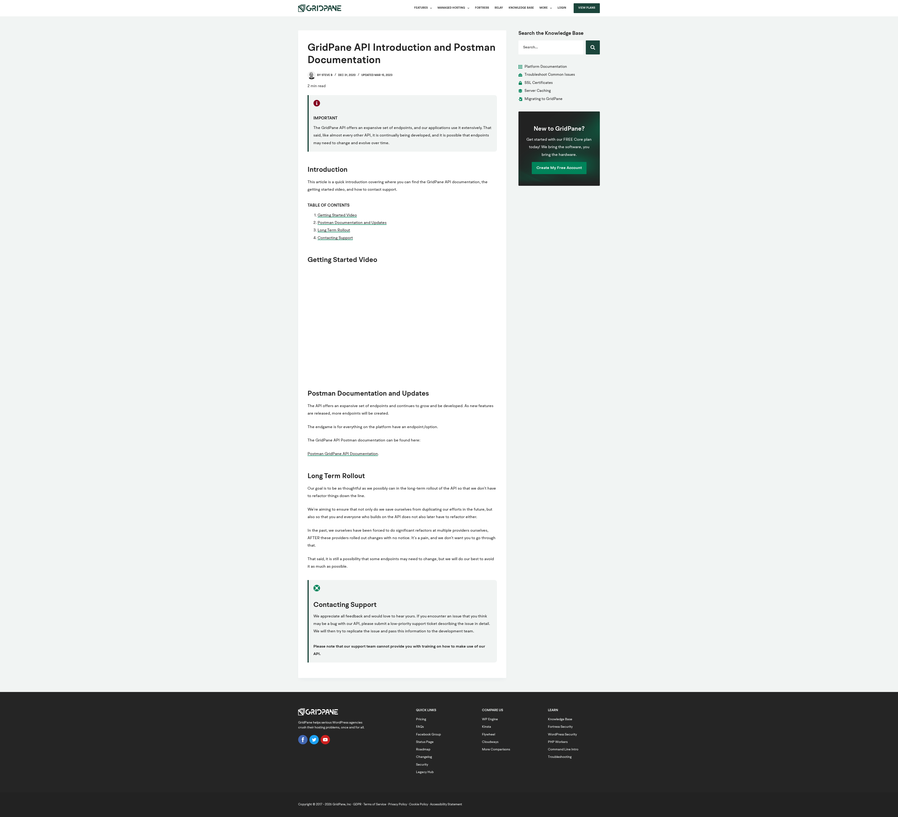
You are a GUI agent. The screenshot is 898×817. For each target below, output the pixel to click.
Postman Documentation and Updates (352, 223)
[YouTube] (325, 743)
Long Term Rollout (334, 230)
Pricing (421, 719)
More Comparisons (496, 749)
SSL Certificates (539, 83)
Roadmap (423, 749)
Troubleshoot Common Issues (550, 75)
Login (562, 8)
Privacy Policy (397, 804)
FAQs (420, 726)
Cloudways (490, 742)
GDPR (357, 804)
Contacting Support (335, 238)
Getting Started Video (337, 215)
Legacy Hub (425, 772)
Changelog (424, 757)
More (544, 8)
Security (422, 764)
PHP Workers (558, 742)
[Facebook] (303, 743)
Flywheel (488, 734)
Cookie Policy (418, 804)
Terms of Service (374, 804)
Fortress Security (560, 726)
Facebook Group (428, 734)
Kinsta (486, 726)
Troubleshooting (560, 757)
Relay (499, 8)
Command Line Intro (563, 749)
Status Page (425, 742)
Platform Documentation (546, 67)
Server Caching (538, 91)
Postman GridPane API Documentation (343, 454)
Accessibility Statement (446, 804)
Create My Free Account (559, 168)
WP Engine (490, 719)
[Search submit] (593, 47)
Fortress (482, 8)
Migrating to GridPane (543, 99)
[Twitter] (314, 743)
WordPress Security (562, 734)
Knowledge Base (521, 8)
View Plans (586, 8)
